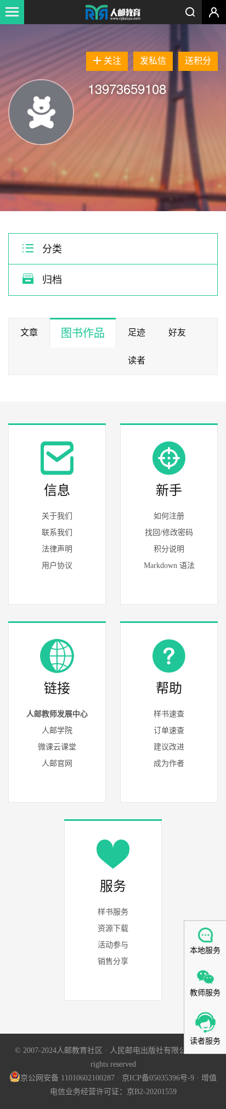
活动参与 (113, 945)
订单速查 (169, 730)
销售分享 (113, 961)
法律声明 (57, 549)
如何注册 (169, 516)
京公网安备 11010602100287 (67, 1078)
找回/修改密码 (169, 532)
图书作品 (83, 333)
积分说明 (169, 549)
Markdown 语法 (169, 565)
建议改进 (169, 747)
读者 (136, 360)
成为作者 (169, 763)
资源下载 (113, 928)
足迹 (136, 332)
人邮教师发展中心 (57, 714)
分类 (50, 249)
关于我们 (57, 516)
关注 (112, 60)
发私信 (153, 60)
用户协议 (57, 565)
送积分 (198, 60)
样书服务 (113, 912)
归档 (50, 279)
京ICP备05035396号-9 (158, 1078)
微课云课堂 (57, 747)
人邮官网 (57, 763)
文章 (29, 332)
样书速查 (169, 714)
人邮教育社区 (113, 13)
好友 (177, 332)
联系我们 (57, 532)
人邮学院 (57, 730)
